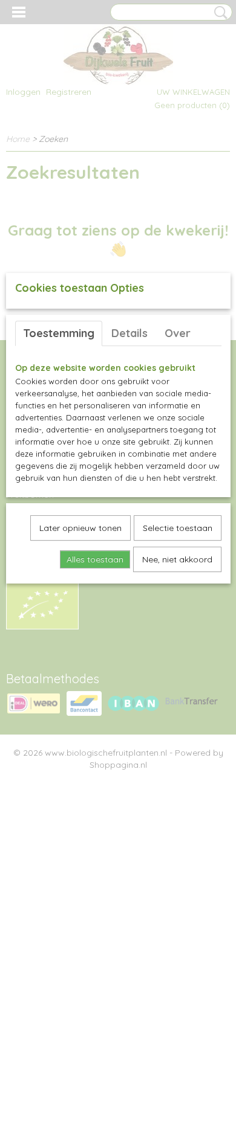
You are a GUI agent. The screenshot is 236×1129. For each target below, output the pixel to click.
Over (178, 333)
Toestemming (58, 333)
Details (129, 333)
